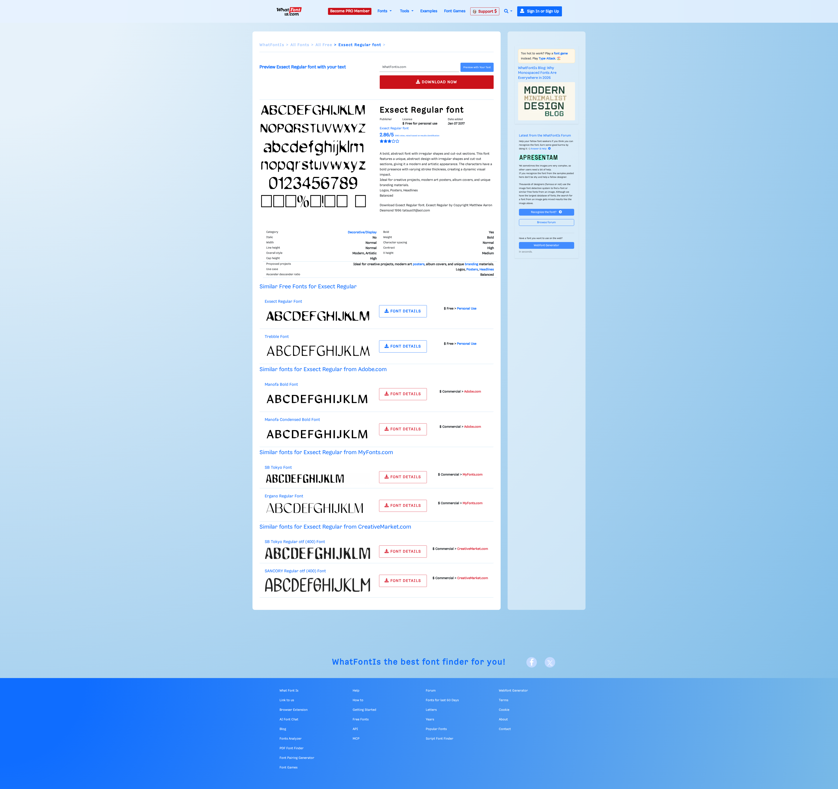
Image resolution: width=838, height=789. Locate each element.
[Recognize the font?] (546, 157)
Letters (431, 710)
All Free (324, 45)
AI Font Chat (289, 719)
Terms (503, 700)
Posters (472, 269)
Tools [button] (405, 11)
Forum (431, 690)
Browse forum (546, 222)
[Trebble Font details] (317, 351)
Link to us (287, 700)
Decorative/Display (362, 232)
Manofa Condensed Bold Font (292, 420)
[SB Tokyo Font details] (317, 478)
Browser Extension (293, 710)
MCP (356, 739)
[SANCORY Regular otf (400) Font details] (317, 585)
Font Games (454, 11)
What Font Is (289, 690)
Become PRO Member (349, 11)
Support (486, 12)
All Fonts (299, 45)
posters (418, 264)
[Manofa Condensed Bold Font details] (317, 434)
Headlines (486, 269)
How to (358, 700)
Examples (428, 11)
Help (356, 690)
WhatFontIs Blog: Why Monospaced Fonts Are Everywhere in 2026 (537, 73)
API (355, 729)
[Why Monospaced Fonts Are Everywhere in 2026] (546, 101)
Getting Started (364, 710)
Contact (505, 729)
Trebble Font (277, 337)
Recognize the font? (544, 212)
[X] (550, 662)
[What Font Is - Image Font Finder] (289, 11)
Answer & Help (538, 148)
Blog (283, 729)
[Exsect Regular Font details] (317, 316)
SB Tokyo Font (278, 467)
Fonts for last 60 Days (442, 700)
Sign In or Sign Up (542, 11)
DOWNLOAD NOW (439, 82)
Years (430, 719)
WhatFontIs (271, 45)
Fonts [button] (383, 11)
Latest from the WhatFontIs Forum (545, 135)
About (503, 719)
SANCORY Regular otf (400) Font (295, 571)
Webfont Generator (546, 245)
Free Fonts (361, 719)
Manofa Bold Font (281, 384)
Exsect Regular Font (283, 301)
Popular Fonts (436, 729)
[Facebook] (531, 662)
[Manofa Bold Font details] (317, 399)
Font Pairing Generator (297, 758)
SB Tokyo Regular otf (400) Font (295, 542)
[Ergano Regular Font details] (317, 509)
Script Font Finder (439, 739)
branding (471, 264)
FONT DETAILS (405, 311)
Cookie (504, 710)
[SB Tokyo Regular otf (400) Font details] (317, 553)
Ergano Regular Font (284, 496)
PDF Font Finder (292, 748)
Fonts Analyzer (291, 739)
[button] (508, 11)
